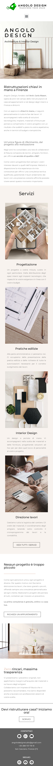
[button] (26, 16)
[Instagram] (19, 762)
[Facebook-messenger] (19, 736)
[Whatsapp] (25, 736)
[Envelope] (32, 736)
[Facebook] (25, 762)
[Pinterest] (32, 762)
